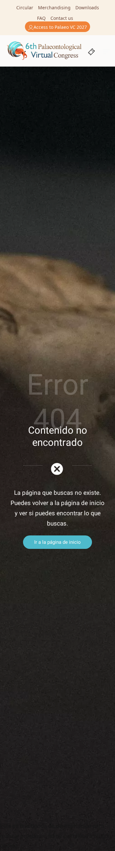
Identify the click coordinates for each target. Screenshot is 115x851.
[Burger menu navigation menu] (106, 51)
